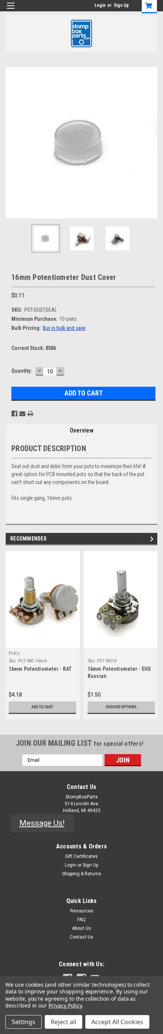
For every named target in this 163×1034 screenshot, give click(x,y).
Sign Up (121, 5)
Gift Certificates (81, 856)
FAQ (81, 919)
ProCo (14, 653)
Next (151, 142)
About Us (81, 928)
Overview (82, 430)
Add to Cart (42, 707)
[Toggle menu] (10, 10)
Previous (11, 142)
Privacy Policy (65, 1005)
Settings (23, 1022)
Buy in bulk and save (64, 328)
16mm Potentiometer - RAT (40, 669)
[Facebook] (14, 414)
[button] (42, 823)
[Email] (22, 414)
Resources (81, 911)
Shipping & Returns (81, 873)
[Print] (30, 414)
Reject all (63, 1022)
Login (99, 5)
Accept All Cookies (117, 1022)
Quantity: (21, 371)
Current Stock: (33, 348)
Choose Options (121, 707)
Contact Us (81, 937)
